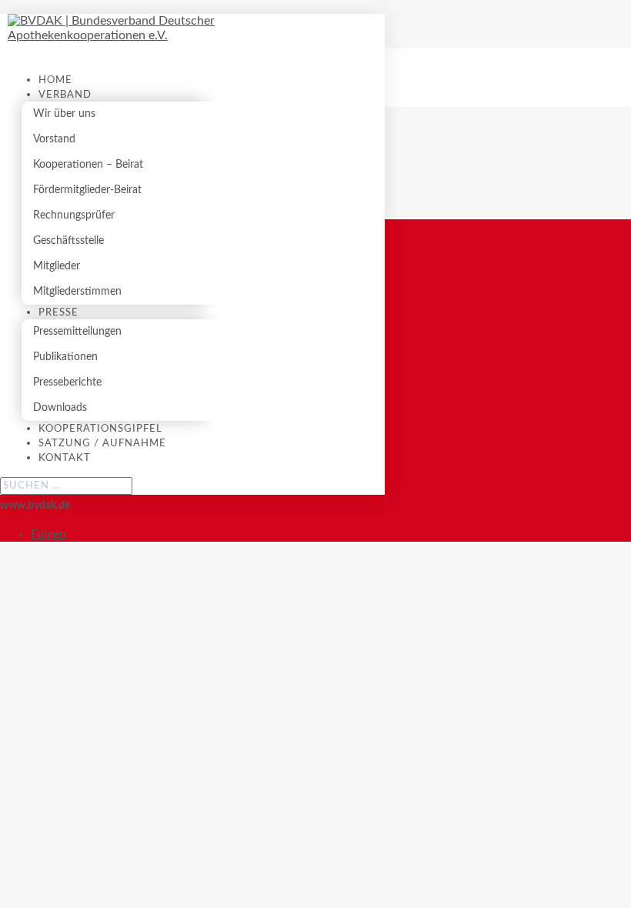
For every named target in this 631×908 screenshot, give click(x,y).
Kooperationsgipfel (100, 429)
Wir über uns (64, 113)
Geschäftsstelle (68, 240)
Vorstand (54, 139)
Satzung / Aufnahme (102, 444)
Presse (58, 313)
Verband (65, 95)
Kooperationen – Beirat (88, 164)
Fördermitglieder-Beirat (87, 190)
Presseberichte (67, 382)
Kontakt (64, 458)
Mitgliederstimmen (77, 291)
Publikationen (65, 357)
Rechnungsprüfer (74, 215)
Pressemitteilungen (77, 331)
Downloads (60, 407)
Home (55, 80)
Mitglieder (56, 266)
